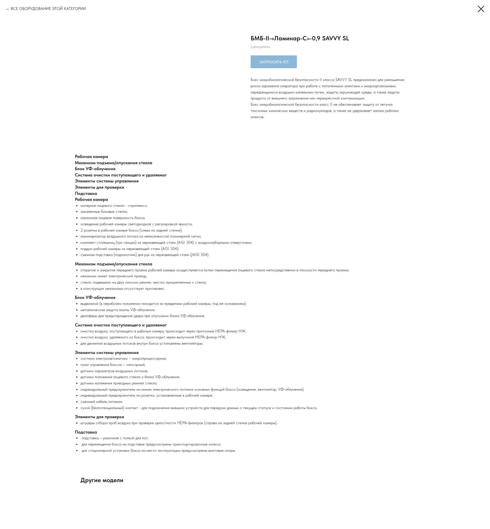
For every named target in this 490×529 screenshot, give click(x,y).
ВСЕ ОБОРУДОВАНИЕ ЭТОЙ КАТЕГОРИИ (48, 8)
